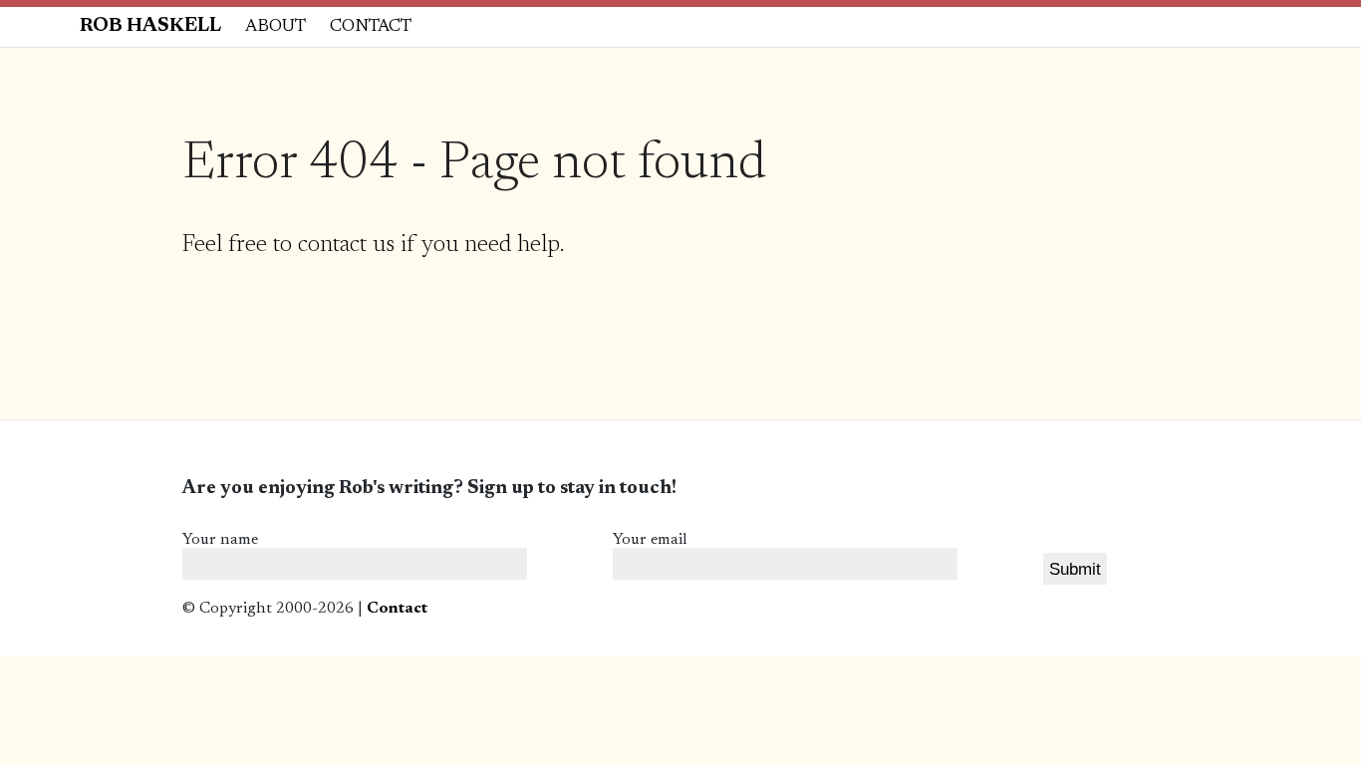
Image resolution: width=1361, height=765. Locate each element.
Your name (220, 540)
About (275, 27)
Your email (650, 540)
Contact (370, 27)
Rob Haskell (150, 26)
